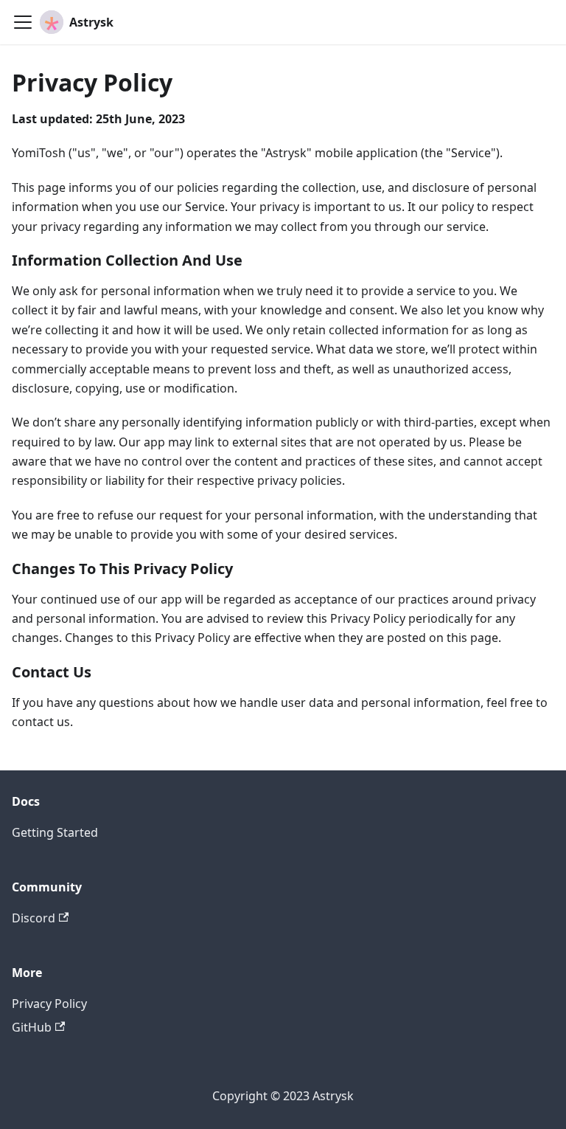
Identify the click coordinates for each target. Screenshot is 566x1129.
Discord (33, 918)
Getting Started (55, 832)
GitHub (32, 1027)
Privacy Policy (49, 1003)
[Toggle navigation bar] (23, 22)
